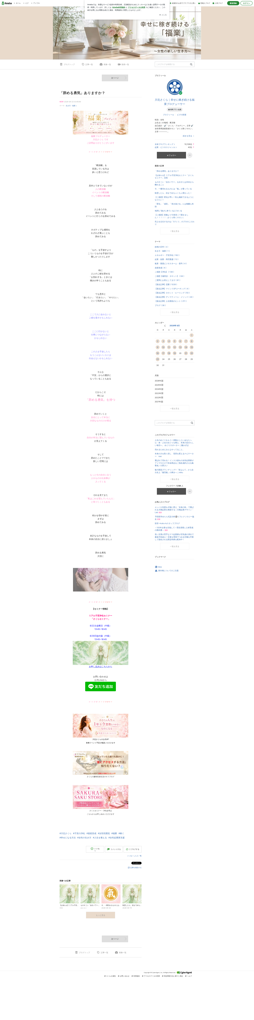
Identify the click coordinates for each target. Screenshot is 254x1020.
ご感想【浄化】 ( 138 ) (164, 272)
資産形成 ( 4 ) (160, 268)
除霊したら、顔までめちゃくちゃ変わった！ (173, 193)
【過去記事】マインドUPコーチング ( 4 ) (172, 288)
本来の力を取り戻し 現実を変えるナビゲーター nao (174, 454)
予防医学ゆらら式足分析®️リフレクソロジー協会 (174, 517)
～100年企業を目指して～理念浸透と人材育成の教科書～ (174, 528)
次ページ (115, 78)
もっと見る (100, 915)
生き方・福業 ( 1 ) (162, 251)
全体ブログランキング (164, 144)
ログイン (246, 3)
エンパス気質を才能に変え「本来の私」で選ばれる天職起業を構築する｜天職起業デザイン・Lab (174, 509)
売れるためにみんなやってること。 (169, 449)
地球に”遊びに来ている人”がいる (168, 211)
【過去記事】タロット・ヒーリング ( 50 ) (172, 293)
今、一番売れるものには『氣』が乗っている (173, 189)
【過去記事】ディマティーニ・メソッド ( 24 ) (174, 297)
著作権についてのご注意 (168, 570)
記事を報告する (136, 868)
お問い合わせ (124, 976)
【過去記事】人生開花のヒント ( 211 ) (171, 301)
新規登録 (233, 3)
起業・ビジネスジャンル (165, 147)
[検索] (191, 64)
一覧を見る (174, 231)
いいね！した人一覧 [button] (134, 856)
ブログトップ (69, 64)
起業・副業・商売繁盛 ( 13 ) (166, 259)
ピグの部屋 (181, 115)
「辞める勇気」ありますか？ (82, 93)
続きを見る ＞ (188, 136)
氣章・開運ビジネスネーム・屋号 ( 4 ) (171, 263)
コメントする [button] (115, 849)
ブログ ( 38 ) (160, 305)
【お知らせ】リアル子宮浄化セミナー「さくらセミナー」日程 (174, 176)
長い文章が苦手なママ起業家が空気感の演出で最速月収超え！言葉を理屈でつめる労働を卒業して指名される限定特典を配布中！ (174, 537)
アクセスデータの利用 (152, 976)
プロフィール (168, 115)
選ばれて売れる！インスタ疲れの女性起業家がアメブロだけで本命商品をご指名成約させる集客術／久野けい (174, 463)
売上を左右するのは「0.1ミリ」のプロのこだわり (174, 222)
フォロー (172, 155)
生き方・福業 (70, 106)
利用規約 (136, 976)
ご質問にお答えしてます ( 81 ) (167, 280)
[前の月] (165, 325)
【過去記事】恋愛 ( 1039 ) (166, 284)
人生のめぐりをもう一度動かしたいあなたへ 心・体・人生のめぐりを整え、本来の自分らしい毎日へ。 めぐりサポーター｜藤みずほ (174, 442)
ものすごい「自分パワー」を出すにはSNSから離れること (174, 183)
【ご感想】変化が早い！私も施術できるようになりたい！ (174, 198)
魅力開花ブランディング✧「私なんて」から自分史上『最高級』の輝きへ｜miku (174, 471)
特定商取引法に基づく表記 (173, 976)
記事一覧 (89, 64)
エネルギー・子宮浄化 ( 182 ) (167, 255)
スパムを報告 (111, 976)
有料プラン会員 (175, 109)
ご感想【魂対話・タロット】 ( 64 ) (169, 276)
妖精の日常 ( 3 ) (161, 247)
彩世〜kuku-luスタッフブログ (167, 523)
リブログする (134, 849)
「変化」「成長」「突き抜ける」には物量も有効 (174, 205)
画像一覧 (107, 64)
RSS (160, 567)
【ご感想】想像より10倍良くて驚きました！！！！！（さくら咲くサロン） (171, 216)
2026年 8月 (175, 325)
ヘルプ (189, 976)
